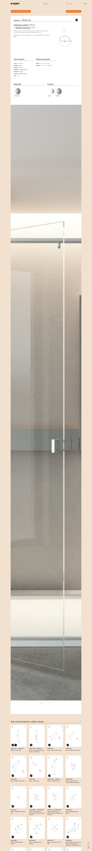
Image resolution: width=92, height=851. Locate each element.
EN (84, 3)
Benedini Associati (22, 27)
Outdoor (21, 71)
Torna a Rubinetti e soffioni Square (21, 11)
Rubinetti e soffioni (21, 25)
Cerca (47, 3)
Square (20, 65)
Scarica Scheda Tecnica (73, 11)
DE (86, 3)
